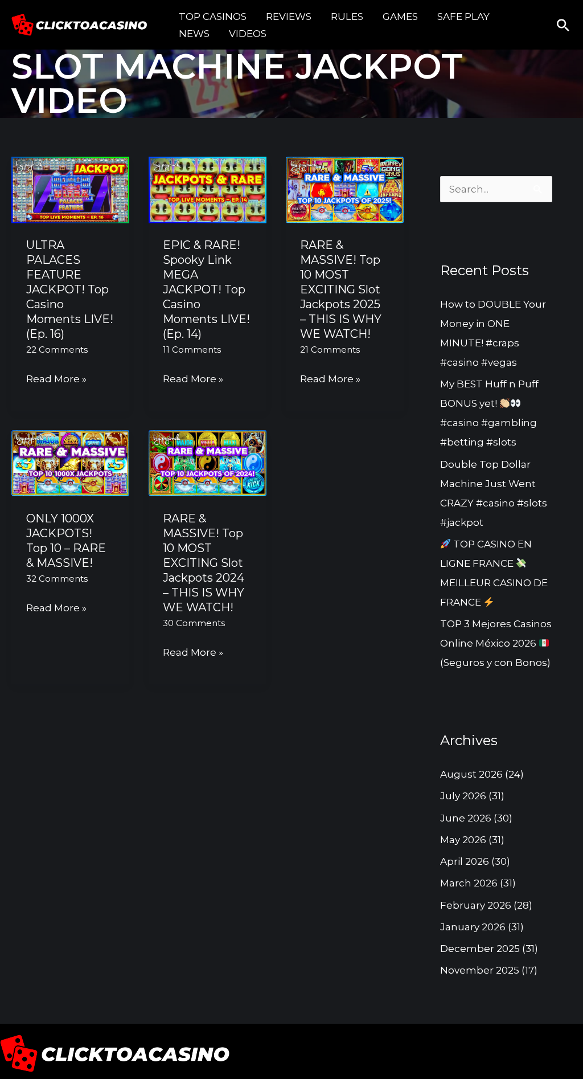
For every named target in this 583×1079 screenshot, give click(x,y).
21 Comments (330, 349)
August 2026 (471, 774)
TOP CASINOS (213, 16)
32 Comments (57, 578)
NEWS (194, 33)
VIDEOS (247, 33)
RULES (347, 16)
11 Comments (192, 349)
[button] (563, 25)
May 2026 (463, 839)
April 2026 (464, 861)
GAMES (400, 16)
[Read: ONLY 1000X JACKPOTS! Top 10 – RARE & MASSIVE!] (70, 462)
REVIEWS (288, 16)
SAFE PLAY (463, 16)
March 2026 (469, 883)
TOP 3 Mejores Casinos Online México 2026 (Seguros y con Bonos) (496, 643)
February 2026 (475, 905)
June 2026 (465, 818)
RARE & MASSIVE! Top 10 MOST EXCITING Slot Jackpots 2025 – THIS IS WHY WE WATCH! (340, 289)
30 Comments (194, 623)
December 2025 (480, 948)
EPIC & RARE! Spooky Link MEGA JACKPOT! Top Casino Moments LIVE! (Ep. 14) (206, 289)
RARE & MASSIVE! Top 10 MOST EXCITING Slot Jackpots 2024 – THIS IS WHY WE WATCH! (203, 563)
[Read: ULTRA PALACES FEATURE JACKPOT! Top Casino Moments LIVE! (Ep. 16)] (70, 189)
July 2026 (463, 796)
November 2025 (479, 970)
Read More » (56, 377)
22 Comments (57, 349)
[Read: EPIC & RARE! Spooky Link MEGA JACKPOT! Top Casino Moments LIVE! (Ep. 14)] (207, 189)
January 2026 (473, 927)
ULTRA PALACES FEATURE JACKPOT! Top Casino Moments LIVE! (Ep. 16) (69, 289)
